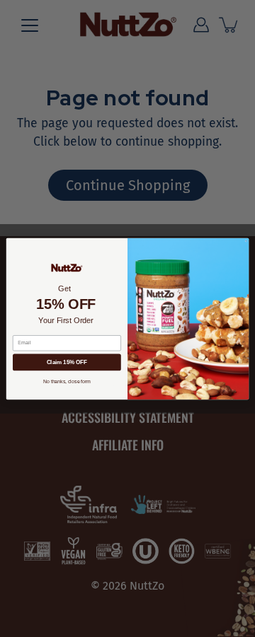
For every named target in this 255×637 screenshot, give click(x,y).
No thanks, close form (67, 380)
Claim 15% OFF (67, 362)
